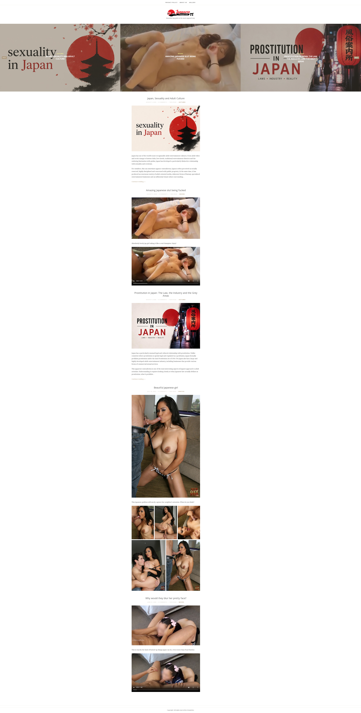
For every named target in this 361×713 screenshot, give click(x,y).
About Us (183, 2)
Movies (180, 53)
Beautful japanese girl (166, 387)
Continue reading (138, 181)
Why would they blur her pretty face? (165, 598)
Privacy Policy (171, 2)
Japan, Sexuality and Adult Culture (60, 57)
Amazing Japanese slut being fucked (180, 57)
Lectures (60, 53)
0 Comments (162, 102)
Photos (181, 391)
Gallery (192, 2)
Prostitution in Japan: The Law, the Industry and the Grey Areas (301, 59)
